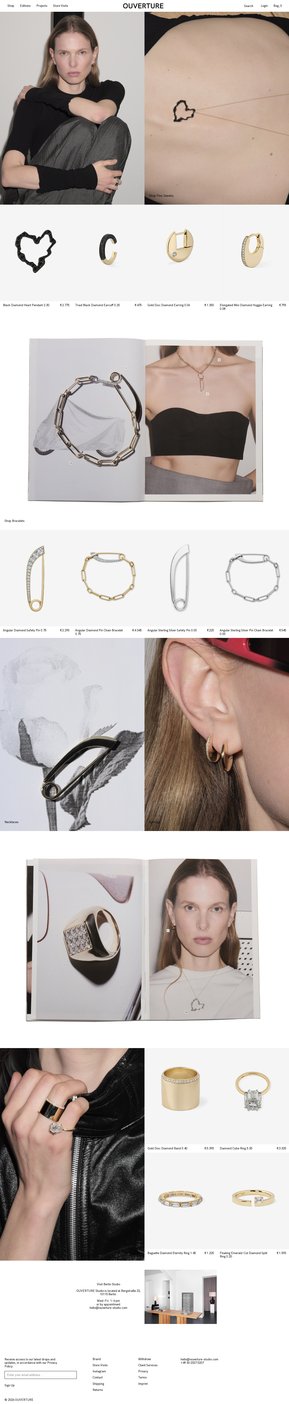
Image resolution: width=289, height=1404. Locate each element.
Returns (98, 1390)
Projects (41, 6)
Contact (98, 1377)
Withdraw (144, 1359)
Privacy (143, 1371)
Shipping (98, 1384)
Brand (97, 1359)
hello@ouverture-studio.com (108, 1308)
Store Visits (60, 6)
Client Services (148, 1365)
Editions (25, 6)
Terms (142, 1377)
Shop (10, 6)
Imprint (143, 1384)
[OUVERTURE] (143, 5)
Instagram (99, 1371)
